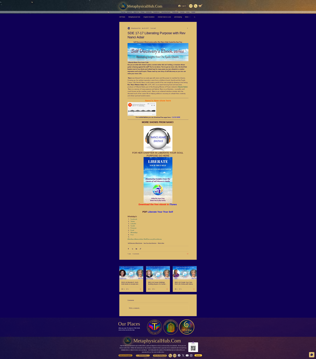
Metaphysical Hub (134, 17)
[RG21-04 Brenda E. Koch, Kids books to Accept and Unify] (131, 272)
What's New (161, 243)
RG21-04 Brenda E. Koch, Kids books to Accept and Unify (130, 283)
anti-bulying (178, 17)
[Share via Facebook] (128, 249)
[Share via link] (140, 249)
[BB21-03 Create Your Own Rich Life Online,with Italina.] (185, 272)
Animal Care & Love (164, 17)
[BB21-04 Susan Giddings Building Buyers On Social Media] (158, 272)
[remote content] (142, 109)
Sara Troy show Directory (150, 243)
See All (195, 263)
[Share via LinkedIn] (136, 249)
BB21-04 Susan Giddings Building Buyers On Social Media (156, 283)
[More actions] (187, 28)
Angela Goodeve (148, 17)
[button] (194, 17)
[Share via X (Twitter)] (132, 249)
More (186, 17)
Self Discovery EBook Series (135, 243)
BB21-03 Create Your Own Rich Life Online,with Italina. (184, 283)
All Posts (122, 17)
